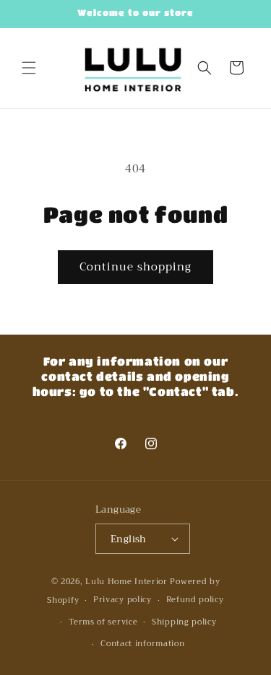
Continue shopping (135, 266)
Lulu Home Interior (126, 581)
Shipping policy (184, 622)
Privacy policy (122, 599)
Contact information (142, 643)
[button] (29, 68)
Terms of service (103, 622)
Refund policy (195, 599)
